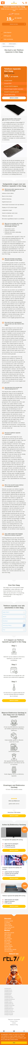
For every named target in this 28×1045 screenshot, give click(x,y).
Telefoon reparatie (8, 925)
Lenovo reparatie (8, 944)
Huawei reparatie (8, 938)
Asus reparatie (7, 935)
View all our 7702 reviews (14, 812)
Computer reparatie (8, 921)
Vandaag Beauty (8, 993)
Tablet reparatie (7, 924)
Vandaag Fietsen (8, 1000)
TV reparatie (7, 922)
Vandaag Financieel (8, 1010)
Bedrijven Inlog (14, 1024)
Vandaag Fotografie (8, 1014)
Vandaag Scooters (8, 1006)
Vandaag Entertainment (9, 999)
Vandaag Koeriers (8, 991)
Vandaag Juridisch (8, 1002)
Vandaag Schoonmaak (9, 1005)
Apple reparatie (7, 934)
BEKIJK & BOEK (14, 98)
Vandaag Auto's (7, 988)
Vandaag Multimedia (8, 1003)
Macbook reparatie (8, 946)
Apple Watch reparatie (9, 932)
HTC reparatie (7, 937)
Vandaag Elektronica (8, 1008)
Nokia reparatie (7, 948)
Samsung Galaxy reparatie (10, 949)
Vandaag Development (9, 1011)
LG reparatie (7, 943)
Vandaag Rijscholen (8, 997)
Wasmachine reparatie (9, 927)
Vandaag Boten (7, 994)
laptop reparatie (7, 928)
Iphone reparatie (7, 941)
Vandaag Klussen (8, 990)
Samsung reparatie (8, 951)
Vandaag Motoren (8, 996)
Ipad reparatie (7, 940)
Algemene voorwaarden (14, 1019)
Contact (14, 1023)
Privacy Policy (14, 1021)
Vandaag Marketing (8, 1013)
